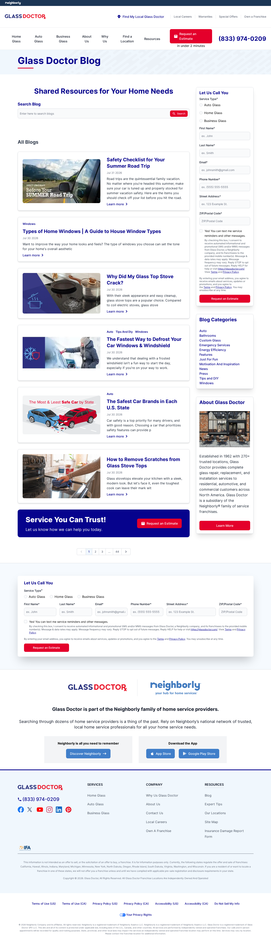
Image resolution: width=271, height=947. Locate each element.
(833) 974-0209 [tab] (242, 38)
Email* (203, 162)
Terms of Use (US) (44, 903)
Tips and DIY (209, 378)
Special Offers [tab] (228, 16)
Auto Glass (212, 105)
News (203, 369)
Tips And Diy (124, 331)
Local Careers (156, 822)
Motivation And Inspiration (219, 364)
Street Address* (210, 196)
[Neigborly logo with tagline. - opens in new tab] (175, 688)
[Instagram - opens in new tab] (49, 809)
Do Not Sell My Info (226, 903)
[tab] (140, 16)
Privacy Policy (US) (105, 903)
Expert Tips (213, 804)
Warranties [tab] (205, 16)
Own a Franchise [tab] (255, 16)
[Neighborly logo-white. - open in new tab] (13, 3)
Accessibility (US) (166, 903)
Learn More (224, 526)
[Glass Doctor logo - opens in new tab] (98, 688)
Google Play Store (201, 754)
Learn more (115, 204)
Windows (29, 223)
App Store (163, 754)
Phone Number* (209, 179)
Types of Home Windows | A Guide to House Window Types (92, 231)
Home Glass (213, 113)
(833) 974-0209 (40, 799)
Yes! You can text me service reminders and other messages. (68, 621)
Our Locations (215, 813)
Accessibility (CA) (196, 903)
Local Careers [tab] (183, 16)
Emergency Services (214, 345)
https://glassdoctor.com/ (231, 268)
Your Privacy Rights (139, 914)
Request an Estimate (162, 523)
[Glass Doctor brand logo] (25, 16)
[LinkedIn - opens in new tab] (59, 809)
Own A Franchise (158, 831)
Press (203, 374)
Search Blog (29, 104)
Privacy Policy (231, 271)
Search (181, 113)
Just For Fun (208, 359)
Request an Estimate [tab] (187, 36)
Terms (214, 271)
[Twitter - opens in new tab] (30, 809)
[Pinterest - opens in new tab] (68, 809)
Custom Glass (210, 340)
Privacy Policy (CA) (136, 903)
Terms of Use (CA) (74, 903)
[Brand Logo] (47, 787)
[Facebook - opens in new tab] (21, 809)
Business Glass (215, 121)
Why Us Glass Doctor (162, 795)
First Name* (207, 128)
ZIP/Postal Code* (210, 213)
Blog (208, 795)
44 (117, 551)
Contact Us (154, 813)
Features (205, 355)
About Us (153, 804)
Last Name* (207, 145)
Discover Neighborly (85, 754)
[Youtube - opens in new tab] (40, 809)
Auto (110, 331)
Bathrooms (207, 336)
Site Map (211, 822)
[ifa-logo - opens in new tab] (25, 848)
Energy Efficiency (212, 350)
